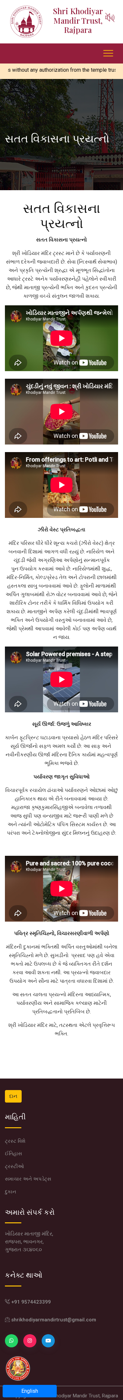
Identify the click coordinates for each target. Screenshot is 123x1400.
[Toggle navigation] (56, 49)
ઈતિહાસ (13, 1154)
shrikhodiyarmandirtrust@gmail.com (53, 1320)
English (29, 1391)
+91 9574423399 (30, 1302)
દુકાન (10, 1192)
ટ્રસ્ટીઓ (14, 1166)
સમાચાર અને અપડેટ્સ (28, 1179)
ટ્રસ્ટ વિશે (15, 1141)
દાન (13, 1096)
